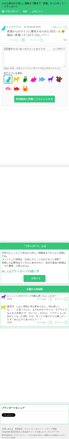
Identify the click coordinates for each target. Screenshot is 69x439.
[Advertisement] (34, 136)
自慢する (36, 278)
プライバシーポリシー (34, 429)
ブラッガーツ (11, 11)
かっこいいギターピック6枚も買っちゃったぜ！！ (33, 296)
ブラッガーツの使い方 (25, 271)
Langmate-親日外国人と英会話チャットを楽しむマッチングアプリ (31, 432)
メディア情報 (51, 429)
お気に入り (37, 11)
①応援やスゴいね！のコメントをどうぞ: (25, 48)
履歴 (25, 11)
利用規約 (19, 429)
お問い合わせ (7, 429)
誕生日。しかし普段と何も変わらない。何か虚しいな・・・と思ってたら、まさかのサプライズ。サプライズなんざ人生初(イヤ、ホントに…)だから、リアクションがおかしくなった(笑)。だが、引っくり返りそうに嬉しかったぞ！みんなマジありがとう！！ (37, 313)
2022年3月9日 (15, 27)
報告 (65, 40)
